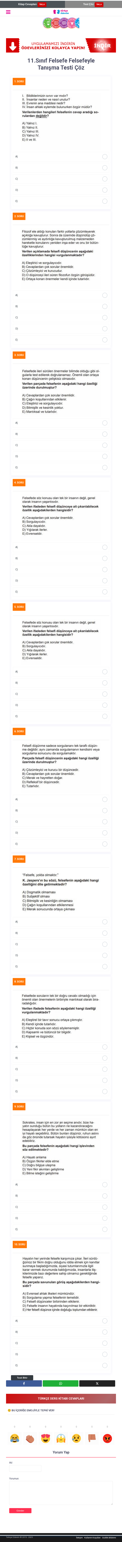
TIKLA (42, 4)
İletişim (79, 1537)
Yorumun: (14, 1478)
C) (16, 178)
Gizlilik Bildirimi (109, 1537)
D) (16, 189)
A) (16, 156)
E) (16, 201)
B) (16, 167)
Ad (10, 1462)
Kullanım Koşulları (92, 1537)
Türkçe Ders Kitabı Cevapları (61, 1398)
